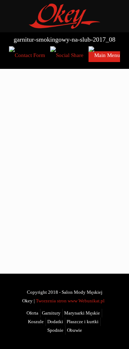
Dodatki (55, 321)
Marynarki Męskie (82, 313)
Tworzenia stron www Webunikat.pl (70, 300)
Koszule (36, 321)
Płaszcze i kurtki (83, 321)
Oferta (32, 313)
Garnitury (51, 313)
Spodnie (55, 330)
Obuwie (74, 330)
